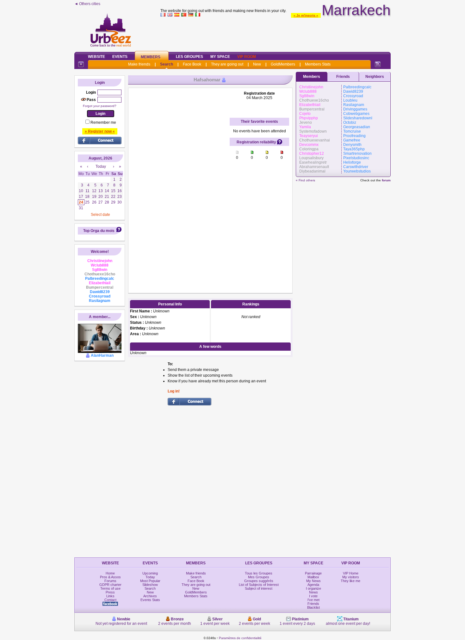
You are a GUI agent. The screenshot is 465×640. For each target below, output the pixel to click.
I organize (313, 588)
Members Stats (318, 64)
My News (313, 581)
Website (96, 56)
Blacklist (313, 607)
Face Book (192, 64)
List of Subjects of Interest (259, 585)
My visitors (350, 577)
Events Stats (150, 600)
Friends (343, 76)
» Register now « (100, 131)
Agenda (313, 585)
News (313, 592)
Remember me (103, 122)
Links (110, 596)
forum (386, 180)
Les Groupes (189, 56)
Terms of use (110, 588)
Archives (150, 596)
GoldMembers (283, 64)
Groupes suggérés (258, 581)
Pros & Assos (110, 577)
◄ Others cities (87, 4)
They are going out (227, 64)
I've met (313, 600)
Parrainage (313, 573)
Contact (110, 600)
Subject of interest (258, 588)
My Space (220, 56)
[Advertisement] (275, 33)
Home (110, 573)
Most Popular (150, 581)
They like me (350, 581)
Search (166, 64)
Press (110, 592)
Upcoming (150, 573)
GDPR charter (110, 585)
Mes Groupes (258, 577)
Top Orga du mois (99, 231)
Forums (110, 581)
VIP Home (350, 573)
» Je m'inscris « (306, 15)
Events (119, 56)
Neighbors (374, 76)
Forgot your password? (99, 106)
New (257, 64)
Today (150, 577)
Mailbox (313, 577)
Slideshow (150, 585)
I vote (313, 596)
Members (150, 57)
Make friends (139, 64)
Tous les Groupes (258, 573)
